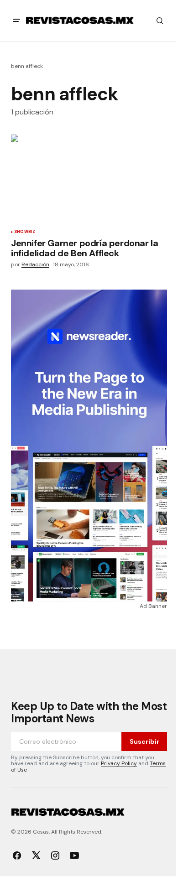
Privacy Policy (119, 763)
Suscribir (144, 741)
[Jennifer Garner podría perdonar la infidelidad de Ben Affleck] (89, 178)
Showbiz (24, 232)
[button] (16, 20)
